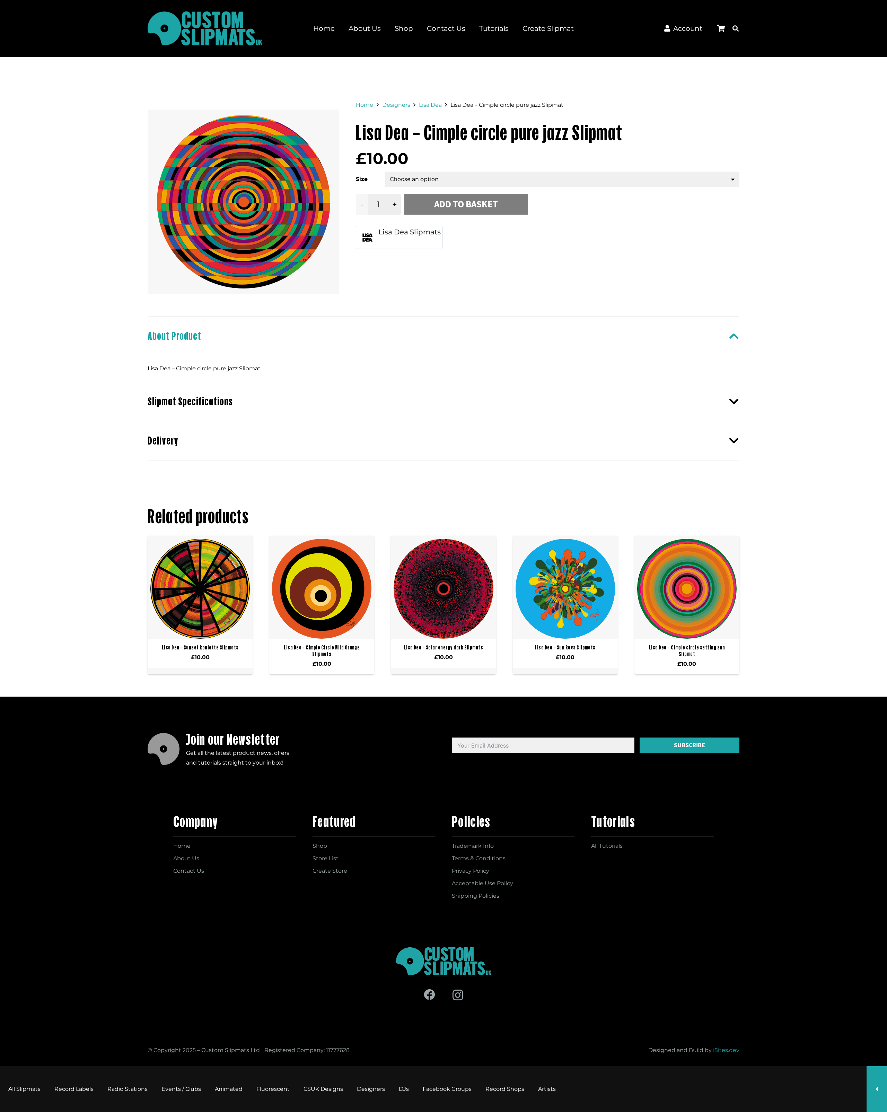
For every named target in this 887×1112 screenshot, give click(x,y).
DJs (404, 1089)
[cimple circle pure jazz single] (243, 201)
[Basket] (721, 28)
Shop (320, 846)
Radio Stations (127, 1089)
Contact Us (188, 871)
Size (362, 179)
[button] (736, 28)
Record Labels (74, 1089)
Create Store (330, 871)
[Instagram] (458, 995)
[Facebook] (429, 994)
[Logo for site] (205, 28)
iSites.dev (726, 1050)
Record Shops (504, 1089)
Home (364, 105)
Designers (396, 105)
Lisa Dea (430, 105)
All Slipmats (24, 1089)
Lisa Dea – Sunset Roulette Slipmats (200, 647)
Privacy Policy (470, 871)
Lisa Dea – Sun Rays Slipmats (565, 647)
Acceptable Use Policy (482, 883)
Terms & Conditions (479, 858)
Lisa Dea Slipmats (409, 232)
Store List (326, 858)
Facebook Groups (447, 1089)
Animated (229, 1089)
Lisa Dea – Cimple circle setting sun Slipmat (687, 650)
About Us (186, 858)
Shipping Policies (475, 896)
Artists (547, 1089)
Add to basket (466, 204)
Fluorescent (273, 1089)
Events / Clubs (181, 1089)
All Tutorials (607, 846)
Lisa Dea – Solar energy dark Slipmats (443, 647)
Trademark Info (473, 846)
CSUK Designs (323, 1089)
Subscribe (689, 745)
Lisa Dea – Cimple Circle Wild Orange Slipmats (322, 650)
